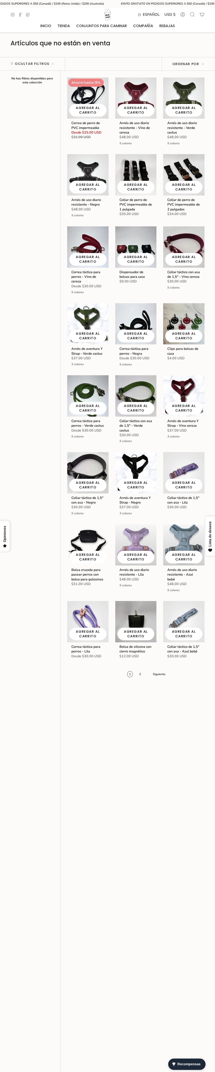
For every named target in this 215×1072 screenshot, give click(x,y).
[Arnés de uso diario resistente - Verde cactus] (184, 98)
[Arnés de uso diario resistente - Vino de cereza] (136, 98)
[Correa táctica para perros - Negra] (136, 324)
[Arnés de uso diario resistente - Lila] (136, 545)
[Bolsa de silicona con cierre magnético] (136, 621)
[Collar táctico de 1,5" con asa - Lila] (184, 472)
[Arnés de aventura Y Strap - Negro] (136, 472)
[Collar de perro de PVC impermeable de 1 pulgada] (136, 175)
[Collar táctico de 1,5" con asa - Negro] (88, 472)
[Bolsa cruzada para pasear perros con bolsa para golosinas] (88, 545)
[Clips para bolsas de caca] (184, 324)
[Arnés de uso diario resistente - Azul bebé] (184, 545)
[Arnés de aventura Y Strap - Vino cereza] (184, 396)
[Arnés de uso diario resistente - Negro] (88, 175)
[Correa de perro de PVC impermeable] (88, 98)
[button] (63, 26)
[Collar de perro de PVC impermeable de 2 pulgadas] (184, 175)
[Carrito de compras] (202, 14)
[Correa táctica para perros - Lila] (88, 621)
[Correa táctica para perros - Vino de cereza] (88, 247)
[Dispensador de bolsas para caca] (136, 247)
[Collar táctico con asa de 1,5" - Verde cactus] (136, 396)
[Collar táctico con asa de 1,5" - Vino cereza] (184, 247)
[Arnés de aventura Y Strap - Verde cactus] (88, 324)
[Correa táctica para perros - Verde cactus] (88, 396)
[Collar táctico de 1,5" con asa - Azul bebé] (184, 621)
